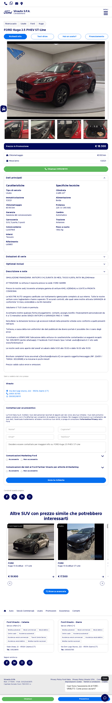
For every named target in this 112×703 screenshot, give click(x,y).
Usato (40, 611)
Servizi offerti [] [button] (14, 626)
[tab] (56, 178)
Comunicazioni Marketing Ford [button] (21, 456)
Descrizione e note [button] (16, 271)
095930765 (67, 650)
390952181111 (14, 396)
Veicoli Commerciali (25, 611)
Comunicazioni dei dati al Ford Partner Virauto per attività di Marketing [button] (42, 467)
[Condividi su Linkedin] (22, 497)
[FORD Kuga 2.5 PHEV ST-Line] (56, 80)
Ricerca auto (11, 24)
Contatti (76, 611)
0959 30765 (14, 394)
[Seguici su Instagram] (22, 663)
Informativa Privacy (89, 419)
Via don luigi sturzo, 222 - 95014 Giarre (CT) (28, 391)
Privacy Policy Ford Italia (61, 679)
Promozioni (51, 611)
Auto (11, 611)
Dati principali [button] (14, 178)
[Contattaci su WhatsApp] (30, 663)
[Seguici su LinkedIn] (14, 663)
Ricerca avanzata (57, 591)
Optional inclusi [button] (15, 264)
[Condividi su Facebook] (7, 497)
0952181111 (12, 650)
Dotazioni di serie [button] (16, 257)
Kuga (41, 24)
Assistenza (64, 611)
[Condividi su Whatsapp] (30, 497)
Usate (23, 24)
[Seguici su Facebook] (7, 663)
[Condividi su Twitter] (14, 497)
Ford (32, 24)
